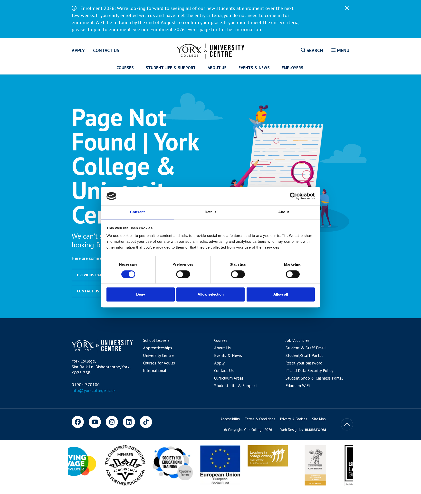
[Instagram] (112, 422)
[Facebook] (78, 422)
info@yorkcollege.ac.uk (93, 390)
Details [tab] (211, 212)
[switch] (183, 274)
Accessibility (230, 419)
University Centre (158, 355)
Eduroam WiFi (298, 385)
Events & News (254, 67)
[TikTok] (146, 422)
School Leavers (156, 340)
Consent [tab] (137, 212)
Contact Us (106, 50)
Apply (78, 50)
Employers (292, 67)
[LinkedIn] (129, 422)
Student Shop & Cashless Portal (314, 378)
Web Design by (292, 429)
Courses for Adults (159, 363)
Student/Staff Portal (304, 355)
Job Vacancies (297, 340)
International (154, 370)
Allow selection (211, 294)
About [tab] (283, 212)
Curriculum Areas (228, 378)
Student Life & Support (171, 67)
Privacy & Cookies (293, 419)
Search (314, 50)
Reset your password (304, 363)
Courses (125, 67)
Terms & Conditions (260, 419)
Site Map (319, 419)
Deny (140, 294)
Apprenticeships (157, 348)
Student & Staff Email (306, 348)
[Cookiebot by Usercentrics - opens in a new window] (293, 196)
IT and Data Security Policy (309, 370)
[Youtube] (95, 422)
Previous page (91, 274)
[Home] (210, 50)
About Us (217, 67)
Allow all (280, 294)
